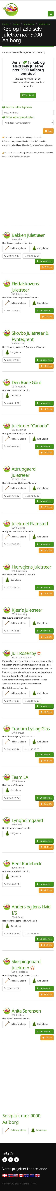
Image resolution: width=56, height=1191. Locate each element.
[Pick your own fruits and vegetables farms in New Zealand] (32, 1175)
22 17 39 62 (13, 495)
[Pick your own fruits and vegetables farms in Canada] (21, 1175)
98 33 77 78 (13, 797)
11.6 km (47, 365)
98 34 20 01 (33, 255)
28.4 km (47, 760)
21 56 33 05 (33, 749)
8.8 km (48, 267)
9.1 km (48, 316)
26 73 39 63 (33, 495)
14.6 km (47, 550)
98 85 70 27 (13, 700)
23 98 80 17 (13, 884)
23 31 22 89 (13, 359)
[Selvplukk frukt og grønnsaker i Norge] (10, 1175)
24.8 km (47, 712)
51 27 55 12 (13, 587)
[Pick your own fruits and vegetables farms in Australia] (26, 1175)
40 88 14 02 (13, 403)
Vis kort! (29, 95)
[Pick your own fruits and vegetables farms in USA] (15, 1175)
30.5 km (47, 803)
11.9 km (47, 409)
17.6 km (47, 593)
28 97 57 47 (13, 255)
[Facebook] (16, 1159)
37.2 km (47, 994)
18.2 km (47, 636)
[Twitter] (10, 1159)
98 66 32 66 (13, 933)
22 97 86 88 (13, 544)
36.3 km (47, 944)
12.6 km (47, 452)
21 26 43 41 (33, 933)
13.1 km (47, 507)
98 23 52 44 (13, 749)
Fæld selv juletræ (18, 1130)
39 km (48, 1037)
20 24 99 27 (33, 700)
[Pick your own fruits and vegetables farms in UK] (37, 1175)
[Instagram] (4, 1159)
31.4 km (47, 846)
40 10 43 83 (13, 446)
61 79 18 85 (13, 630)
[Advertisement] (28, 194)
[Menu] (51, 13)
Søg (49, 130)
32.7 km (47, 890)
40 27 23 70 (13, 310)
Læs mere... (45, 261)
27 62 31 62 (13, 988)
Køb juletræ (41, 1130)
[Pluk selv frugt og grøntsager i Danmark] (12, 9)
